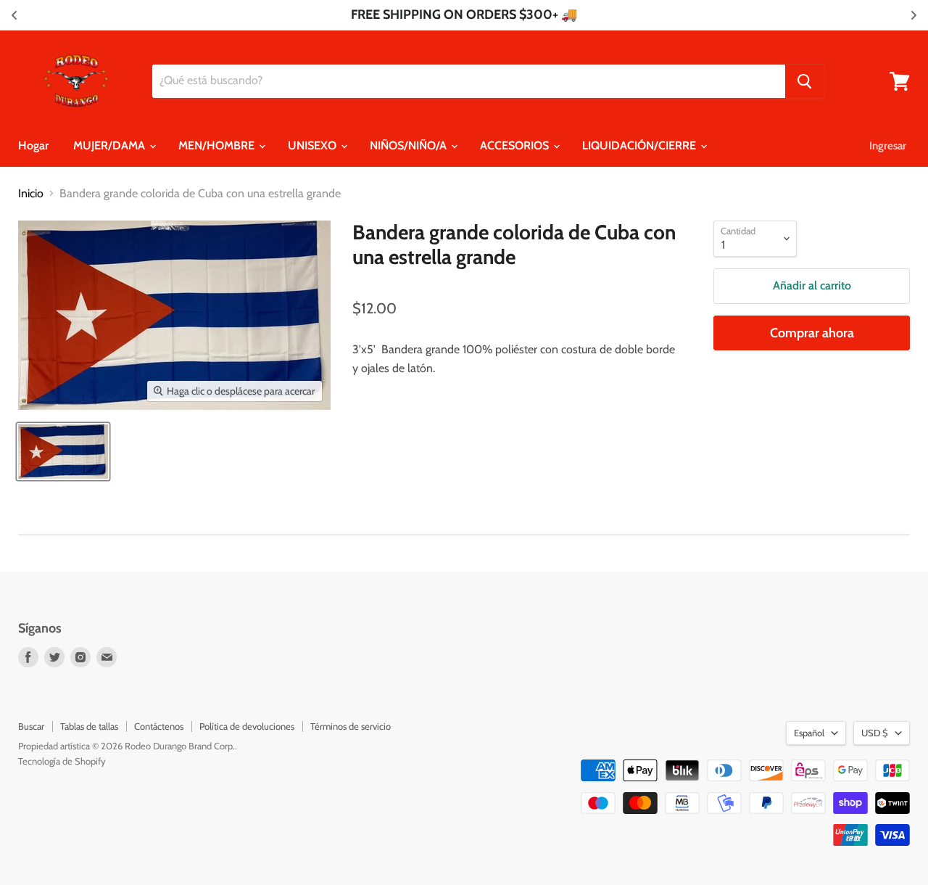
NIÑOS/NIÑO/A (410, 145)
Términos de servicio (350, 726)
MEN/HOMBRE (217, 145)
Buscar (31, 726)
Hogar (33, 145)
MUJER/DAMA (110, 145)
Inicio (31, 193)
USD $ (874, 732)
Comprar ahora (812, 333)
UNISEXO (313, 145)
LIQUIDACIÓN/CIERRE (640, 145)
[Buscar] (804, 81)
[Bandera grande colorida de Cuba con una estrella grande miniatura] (63, 451)
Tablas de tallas (89, 726)
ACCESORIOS (516, 145)
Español (809, 732)
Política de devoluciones (246, 726)
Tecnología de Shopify (62, 761)
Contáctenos (158, 726)
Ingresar (887, 145)
